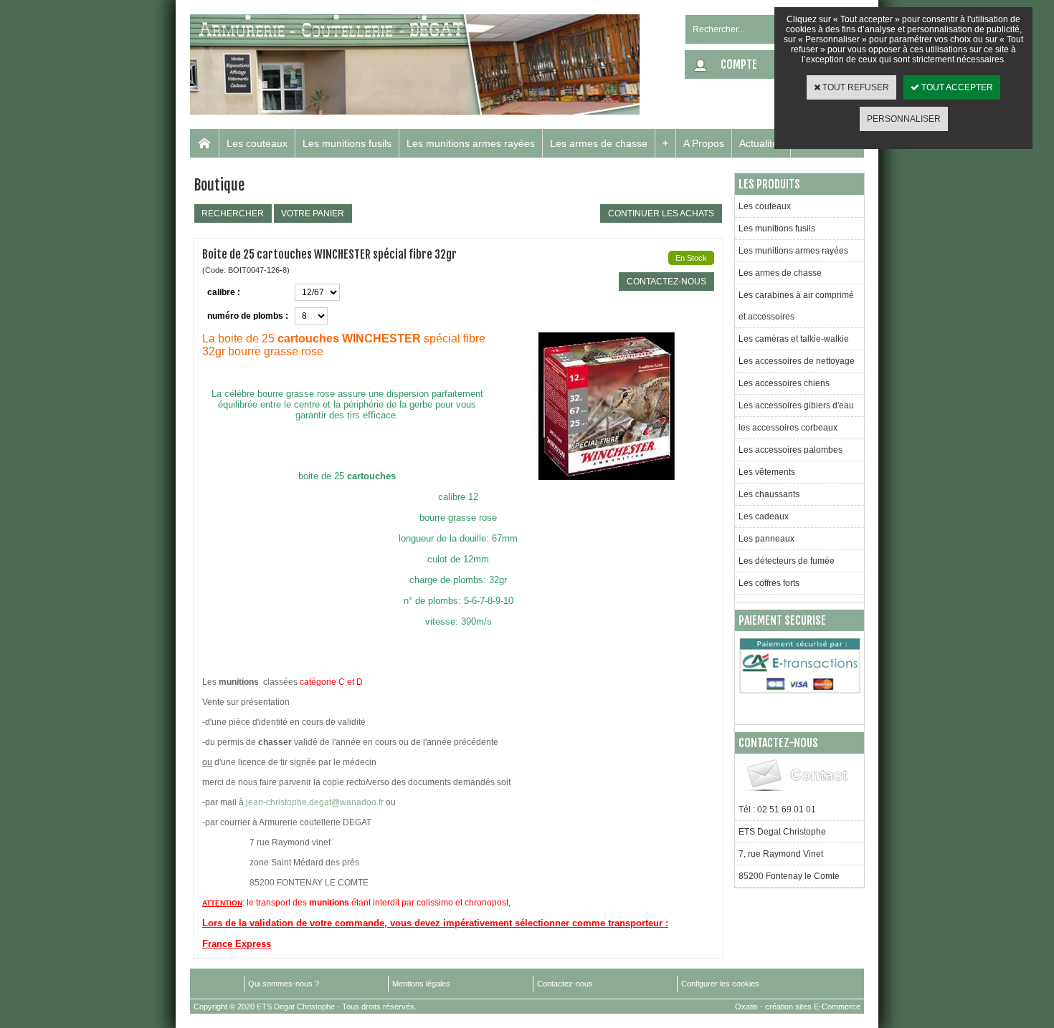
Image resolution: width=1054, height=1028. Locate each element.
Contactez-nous (565, 983)
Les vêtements (767, 472)
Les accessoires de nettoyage (797, 361)
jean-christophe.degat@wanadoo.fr (315, 802)
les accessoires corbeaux (788, 428)
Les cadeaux (764, 516)
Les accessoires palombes (790, 450)
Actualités (761, 143)
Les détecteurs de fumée (787, 561)
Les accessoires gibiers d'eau (796, 405)
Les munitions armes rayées (471, 143)
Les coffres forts (769, 583)
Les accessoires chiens (784, 383)
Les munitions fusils (347, 143)
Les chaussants (769, 494)
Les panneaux (766, 539)
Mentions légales (421, 983)
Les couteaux (257, 143)
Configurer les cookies (720, 983)
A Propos (703, 143)
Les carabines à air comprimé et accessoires (796, 306)
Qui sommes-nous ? (283, 983)
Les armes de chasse (598, 143)
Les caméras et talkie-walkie (794, 339)
